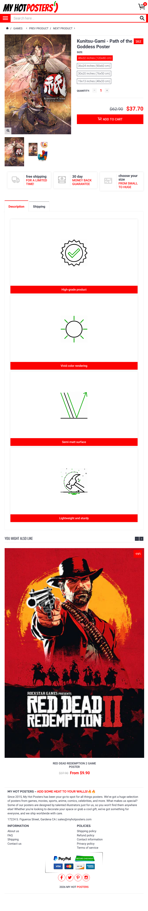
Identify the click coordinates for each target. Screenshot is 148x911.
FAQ (10, 835)
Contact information (90, 839)
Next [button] (141, 539)
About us (13, 831)
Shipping (13, 839)
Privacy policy (85, 843)
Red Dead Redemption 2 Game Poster (74, 765)
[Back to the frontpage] (7, 28)
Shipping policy (86, 831)
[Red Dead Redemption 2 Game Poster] (74, 653)
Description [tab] (16, 206)
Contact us (14, 843)
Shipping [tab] (39, 206)
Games (17, 28)
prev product (39, 28)
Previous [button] (137, 539)
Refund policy (85, 835)
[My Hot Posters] (30, 7)
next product (63, 28)
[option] (14, 151)
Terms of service (87, 847)
